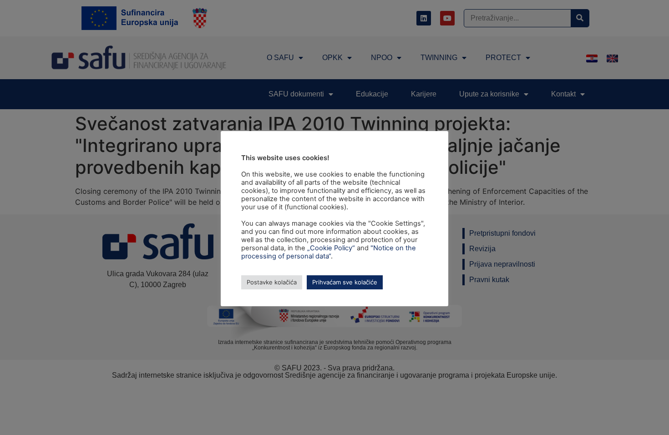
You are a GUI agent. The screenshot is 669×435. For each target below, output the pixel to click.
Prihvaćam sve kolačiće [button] (344, 282)
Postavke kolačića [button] (272, 282)
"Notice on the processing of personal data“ (328, 252)
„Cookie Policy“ (331, 248)
